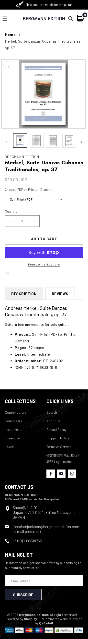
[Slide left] (6, 142)
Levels (9, 447)
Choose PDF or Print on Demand (29, 190)
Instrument (13, 429)
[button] (70, 18)
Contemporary (15, 412)
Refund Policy (56, 429)
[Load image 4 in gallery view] (69, 141)
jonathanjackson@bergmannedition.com (46, 526)
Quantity (11, 211)
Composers (13, 421)
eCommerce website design (62, 619)
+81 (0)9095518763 (27, 540)
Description (24, 293)
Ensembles (13, 438)
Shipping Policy (57, 438)
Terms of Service (58, 447)
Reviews (60, 293)
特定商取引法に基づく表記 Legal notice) (63, 458)
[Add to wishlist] (7, 273)
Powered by (21, 619)
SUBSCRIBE (23, 594)
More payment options (44, 264)
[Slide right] (81, 142)
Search (51, 412)
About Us (53, 421)
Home (10, 34)
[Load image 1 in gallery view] (20, 141)
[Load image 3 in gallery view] (53, 141)
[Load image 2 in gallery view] (37, 141)
